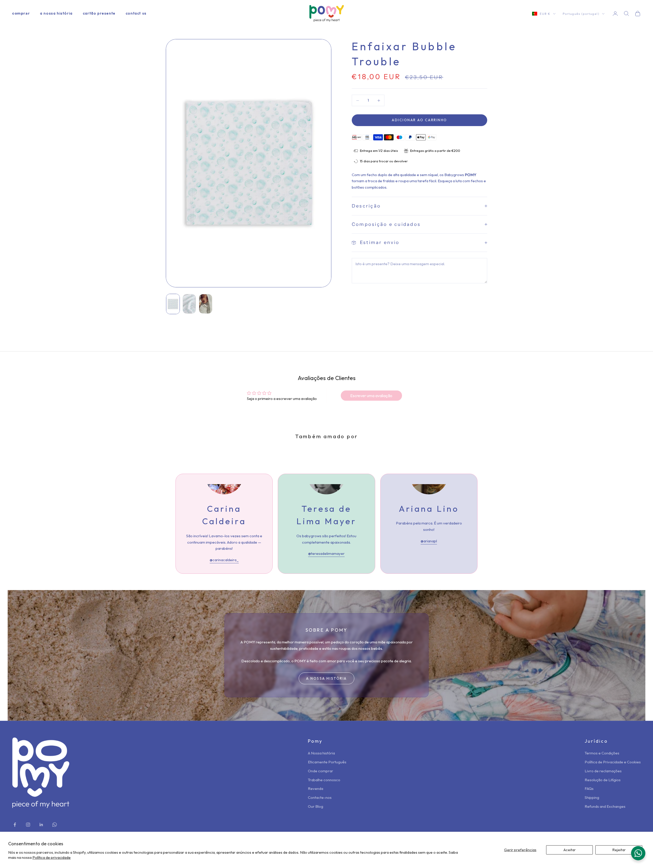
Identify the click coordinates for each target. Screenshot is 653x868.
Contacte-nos (320, 797)
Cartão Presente (99, 13)
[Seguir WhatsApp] (54, 824)
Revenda (315, 788)
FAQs (589, 788)
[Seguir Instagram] (28, 824)
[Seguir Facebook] (14, 824)
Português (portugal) (581, 14)
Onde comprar (320, 770)
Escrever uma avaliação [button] (371, 395)
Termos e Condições (602, 753)
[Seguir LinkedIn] (41, 824)
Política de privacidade (51, 857)
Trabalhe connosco (324, 779)
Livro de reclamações (603, 770)
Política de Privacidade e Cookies (613, 762)
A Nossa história (56, 13)
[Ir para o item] (173, 304)
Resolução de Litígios (603, 779)
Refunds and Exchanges (605, 806)
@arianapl (429, 541)
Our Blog (315, 806)
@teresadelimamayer (326, 553)
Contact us (136, 13)
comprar (21, 13)
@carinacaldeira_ (224, 559)
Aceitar (569, 849)
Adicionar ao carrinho (419, 120)
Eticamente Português (327, 762)
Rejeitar (619, 849)
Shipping (592, 797)
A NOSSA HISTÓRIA (326, 678)
